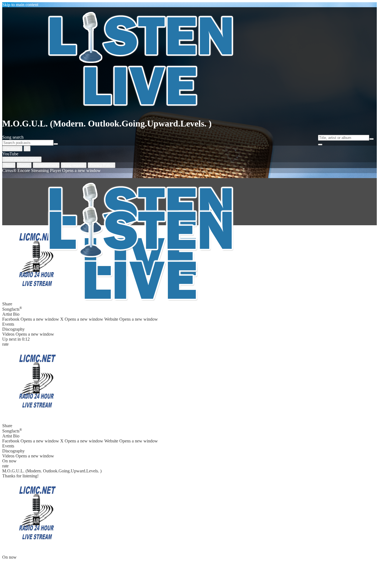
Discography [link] (13, 329)
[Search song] (371, 139)
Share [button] (7, 425)
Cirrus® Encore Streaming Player (51, 170)
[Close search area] (320, 144)
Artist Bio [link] (10, 314)
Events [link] (8, 324)
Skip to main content (20, 4)
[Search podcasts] (56, 144)
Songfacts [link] (12, 309)
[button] (37, 381)
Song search (13, 137)
